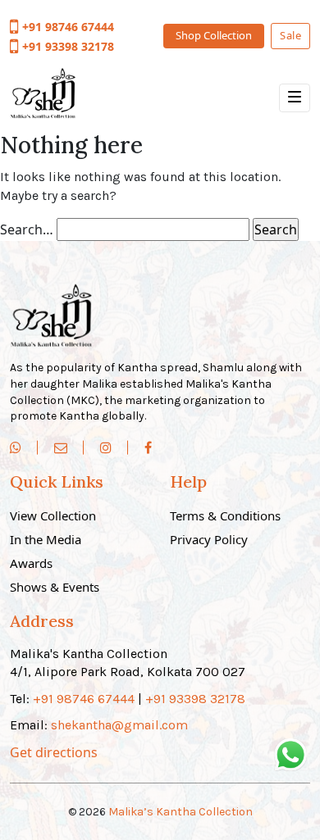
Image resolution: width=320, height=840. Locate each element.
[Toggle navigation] (294, 98)
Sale (290, 35)
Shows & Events (54, 587)
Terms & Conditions (225, 515)
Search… (26, 229)
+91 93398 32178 (68, 46)
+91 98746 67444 (68, 26)
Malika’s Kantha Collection (180, 812)
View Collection (53, 515)
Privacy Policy (209, 539)
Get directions (54, 752)
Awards (31, 563)
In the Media (45, 539)
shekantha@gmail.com (119, 725)
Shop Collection (214, 35)
